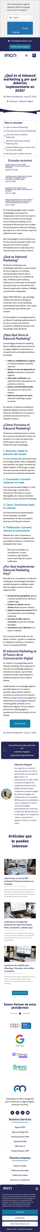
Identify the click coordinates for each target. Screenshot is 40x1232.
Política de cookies (12, 1229)
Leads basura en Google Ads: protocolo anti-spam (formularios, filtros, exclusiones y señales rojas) (18, 177)
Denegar (20, 1218)
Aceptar (20, 1212)
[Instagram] (17, 1113)
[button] (37, 1189)
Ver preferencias (20, 1224)
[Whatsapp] (23, 1113)
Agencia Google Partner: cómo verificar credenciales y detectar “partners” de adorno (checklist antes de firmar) (19, 201)
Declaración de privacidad (25, 1229)
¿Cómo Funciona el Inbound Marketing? (16, 135)
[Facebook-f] (12, 1113)
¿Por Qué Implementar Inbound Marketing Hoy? (18, 142)
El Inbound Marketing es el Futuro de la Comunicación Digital (20, 148)
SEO (15, 303)
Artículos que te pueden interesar (18, 154)
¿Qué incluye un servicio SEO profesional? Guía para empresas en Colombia (17, 166)
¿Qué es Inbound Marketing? (17, 127)
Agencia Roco (18, 698)
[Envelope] (28, 1113)
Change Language (20, 30)
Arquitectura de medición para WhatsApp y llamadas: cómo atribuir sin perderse (19, 189)
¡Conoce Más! (20, 723)
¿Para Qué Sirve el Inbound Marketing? (21, 131)
